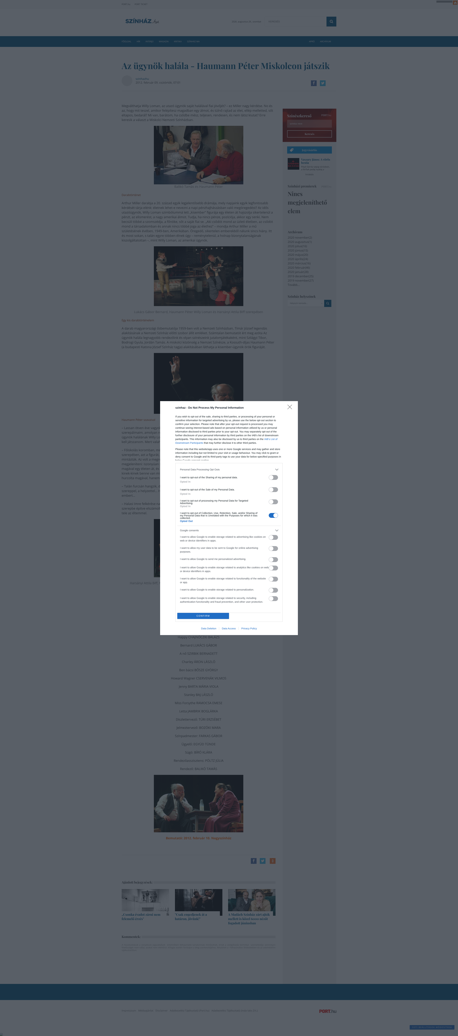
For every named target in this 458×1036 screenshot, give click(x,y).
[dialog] (229, 518)
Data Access (229, 628)
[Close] (291, 408)
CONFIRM (203, 615)
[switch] (273, 477)
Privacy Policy (249, 628)
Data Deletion (208, 628)
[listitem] (229, 469)
